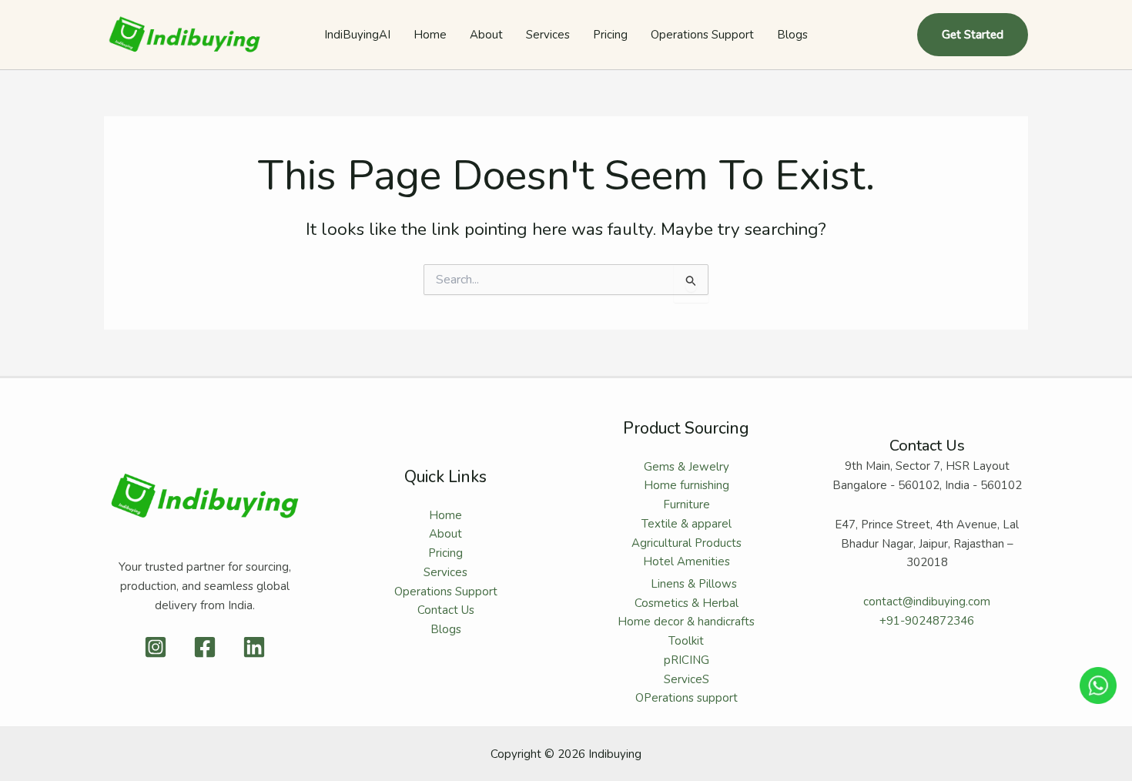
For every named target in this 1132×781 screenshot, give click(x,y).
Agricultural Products (686, 543)
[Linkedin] (254, 647)
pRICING (686, 660)
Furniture (686, 504)
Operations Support (702, 34)
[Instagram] (155, 647)
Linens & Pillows (694, 584)
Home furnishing (686, 485)
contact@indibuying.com (926, 601)
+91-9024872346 (926, 620)
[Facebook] (205, 647)
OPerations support (686, 698)
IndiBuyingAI (357, 34)
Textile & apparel (686, 523)
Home (430, 34)
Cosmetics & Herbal (686, 603)
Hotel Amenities (686, 561)
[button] (972, 34)
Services (548, 34)
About (486, 34)
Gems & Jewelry (686, 466)
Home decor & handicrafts (686, 621)
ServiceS (686, 679)
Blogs (792, 34)
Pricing (610, 34)
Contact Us (445, 610)
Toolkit (686, 641)
